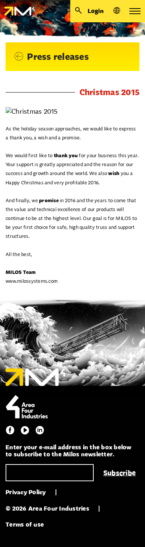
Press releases (58, 56)
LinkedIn (39, 430)
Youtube (24, 430)
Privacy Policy (26, 492)
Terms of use (25, 524)
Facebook (10, 430)
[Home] (17, 11)
